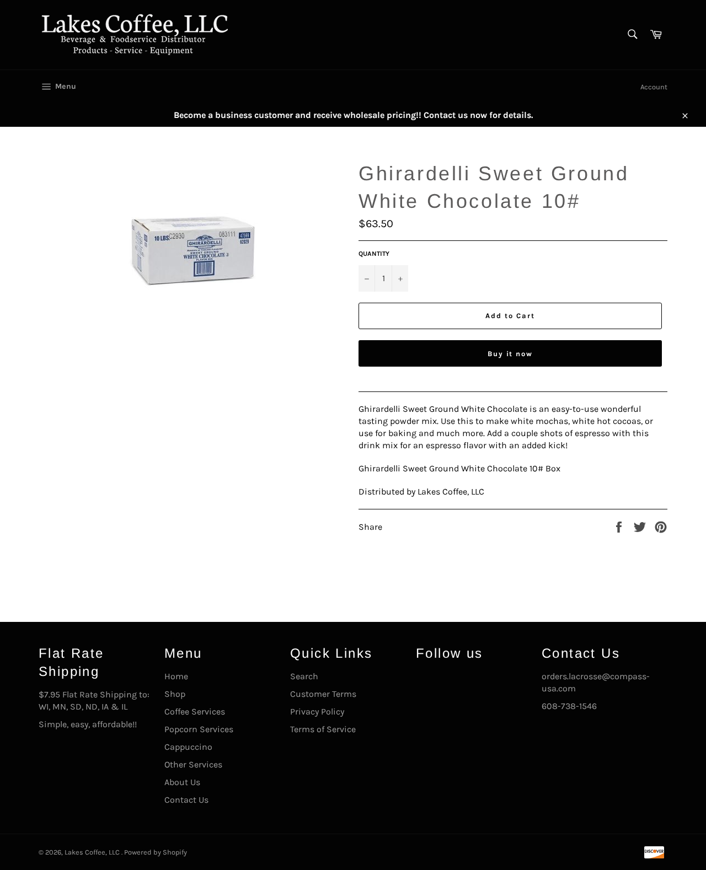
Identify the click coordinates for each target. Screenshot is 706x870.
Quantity (374, 253)
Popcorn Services (198, 729)
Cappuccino (188, 747)
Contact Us (186, 799)
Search (304, 676)
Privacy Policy (317, 711)
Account (653, 87)
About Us (182, 782)
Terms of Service (323, 729)
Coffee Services (194, 711)
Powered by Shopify (155, 852)
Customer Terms (323, 694)
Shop (174, 694)
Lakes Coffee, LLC (93, 852)
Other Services (193, 764)
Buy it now (510, 354)
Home (176, 676)
